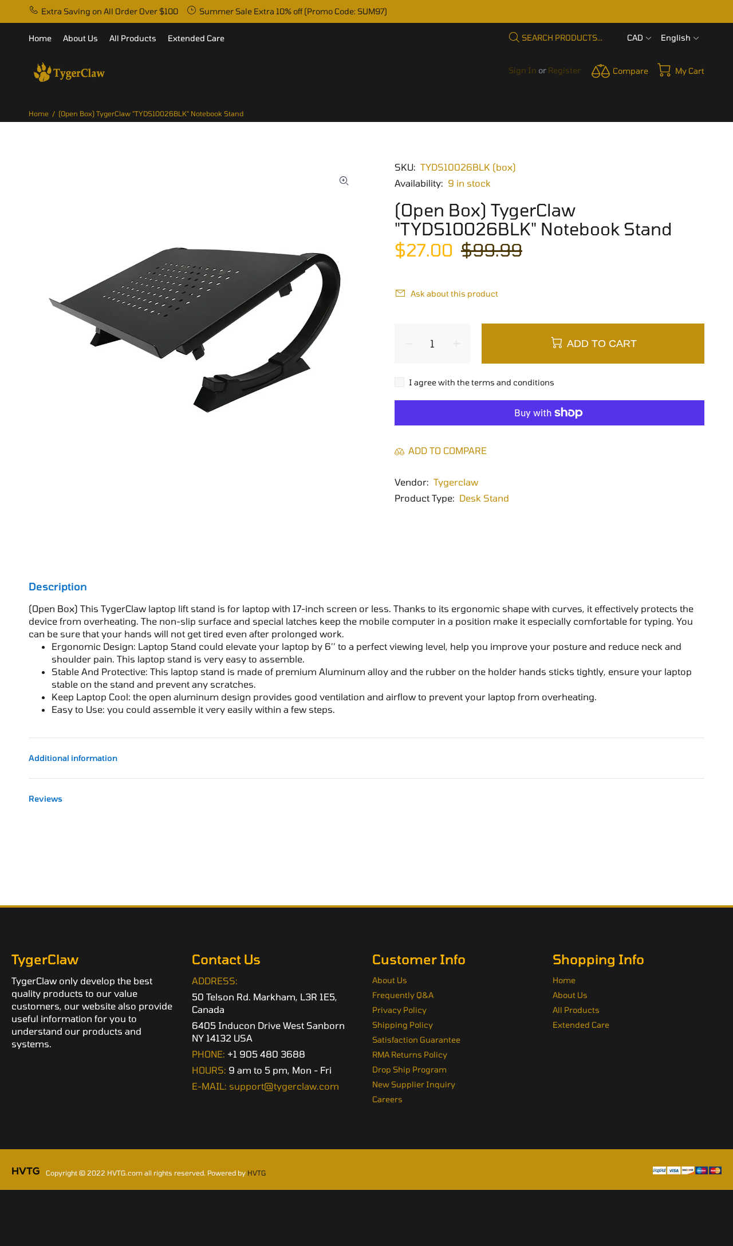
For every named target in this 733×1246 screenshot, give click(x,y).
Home (39, 113)
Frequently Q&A (403, 995)
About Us (389, 980)
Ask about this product (454, 293)
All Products (576, 1010)
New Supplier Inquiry (413, 1084)
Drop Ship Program (409, 1069)
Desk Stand (484, 497)
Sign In (523, 70)
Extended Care (581, 1025)
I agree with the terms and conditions (481, 382)
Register (564, 70)
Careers (387, 1099)
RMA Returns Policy (409, 1054)
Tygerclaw (456, 481)
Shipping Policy (402, 1025)
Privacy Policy (399, 1010)
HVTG (256, 1173)
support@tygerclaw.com (284, 1086)
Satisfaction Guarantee (416, 1039)
